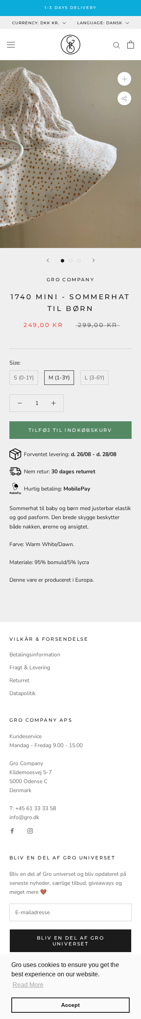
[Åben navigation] (11, 44)
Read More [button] (28, 984)
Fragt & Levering (29, 667)
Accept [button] (70, 1005)
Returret (19, 680)
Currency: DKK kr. (35, 22)
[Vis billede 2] (70, 260)
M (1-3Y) (59, 377)
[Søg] (116, 44)
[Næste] (93, 260)
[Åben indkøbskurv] (130, 45)
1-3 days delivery (70, 7)
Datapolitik (22, 693)
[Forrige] (48, 260)
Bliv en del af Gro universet (70, 941)
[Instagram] (30, 830)
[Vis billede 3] (79, 260)
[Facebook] (12, 830)
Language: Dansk (99, 22)
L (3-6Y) (94, 377)
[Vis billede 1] (62, 260)
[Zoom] (124, 79)
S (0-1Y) (24, 377)
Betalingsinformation (34, 654)
